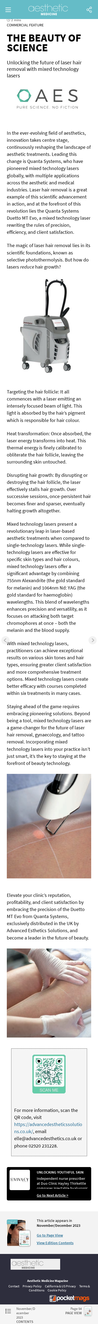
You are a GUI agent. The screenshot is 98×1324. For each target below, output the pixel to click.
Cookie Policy (57, 1290)
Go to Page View (50, 1235)
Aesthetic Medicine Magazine (47, 1281)
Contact (13, 1286)
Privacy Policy (32, 1286)
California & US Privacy (60, 1286)
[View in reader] (16, 1245)
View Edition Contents (55, 1242)
